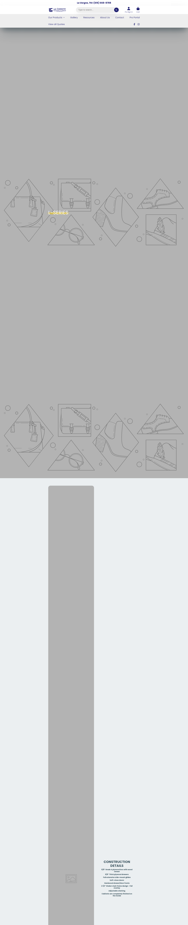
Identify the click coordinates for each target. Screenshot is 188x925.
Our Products (55, 17)
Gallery (74, 17)
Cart (138, 10)
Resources (89, 17)
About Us (105, 17)
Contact (119, 17)
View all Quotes (56, 24)
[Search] (116, 10)
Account (129, 10)
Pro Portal (135, 17)
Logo (57, 10)
